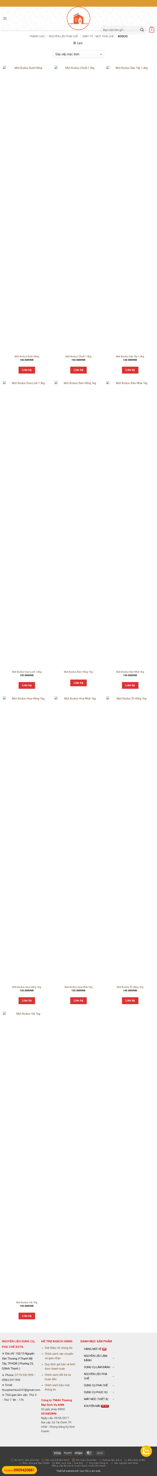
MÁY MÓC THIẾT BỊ (96, 1399)
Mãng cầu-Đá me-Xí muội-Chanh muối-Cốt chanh (79, 1466)
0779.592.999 (24, 1375)
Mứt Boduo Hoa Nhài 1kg (78, 987)
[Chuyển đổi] (113, 1358)
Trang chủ (37, 36)
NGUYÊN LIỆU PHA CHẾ (63, 36)
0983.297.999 (11, 1380)
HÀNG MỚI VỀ (92, 1349)
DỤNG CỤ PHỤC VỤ (96, 1392)
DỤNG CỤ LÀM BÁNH (97, 1367)
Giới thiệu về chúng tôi (58, 1348)
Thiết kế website (65, 1470)
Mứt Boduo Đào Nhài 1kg (130, 671)
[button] (5, 18)
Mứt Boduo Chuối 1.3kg (78, 356)
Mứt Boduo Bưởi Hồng (27, 356)
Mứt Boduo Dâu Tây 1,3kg (130, 356)
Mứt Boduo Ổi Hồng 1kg (130, 987)
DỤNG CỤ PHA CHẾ (96, 1385)
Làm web (95, 1470)
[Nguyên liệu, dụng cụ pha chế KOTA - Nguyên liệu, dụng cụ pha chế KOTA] (78, 18)
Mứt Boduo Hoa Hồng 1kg (26, 987)
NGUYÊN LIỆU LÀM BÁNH (95, 1358)
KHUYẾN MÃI (92, 1406)
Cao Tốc (84, 1470)
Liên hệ (27, 369)
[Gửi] (142, 30)
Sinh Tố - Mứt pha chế (98, 36)
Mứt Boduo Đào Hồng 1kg (78, 671)
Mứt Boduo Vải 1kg (26, 1302)
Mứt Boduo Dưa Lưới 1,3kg (27, 671)
